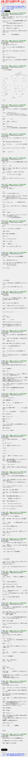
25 (1, 512)
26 (1, 538)
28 (1, 603)
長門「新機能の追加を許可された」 (15, 755)
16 (1, 330)
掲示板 (19, 6)
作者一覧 (14, 6)
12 (1, 252)
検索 (23, 6)
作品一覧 (9, 6)
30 (1, 681)
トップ (4, 6)
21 (1, 393)
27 (1, 571)
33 (1, 734)
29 (1, 630)
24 (1, 472)
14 (1, 291)
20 (1, 361)
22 (1, 435)
